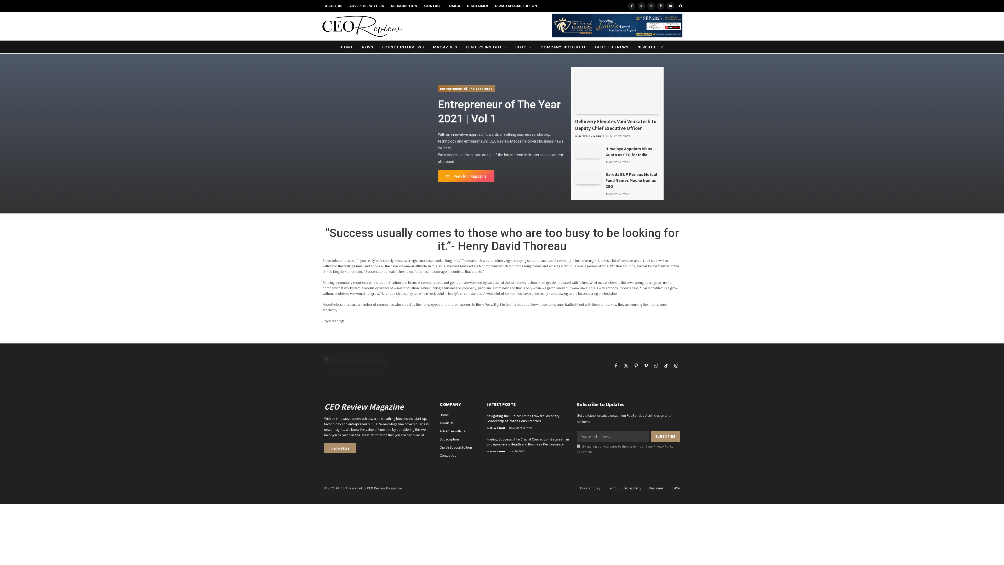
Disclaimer (477, 5)
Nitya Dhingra (590, 136)
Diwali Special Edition (516, 5)
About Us (334, 5)
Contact (433, 5)
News (367, 47)
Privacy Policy (663, 446)
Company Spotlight (563, 47)
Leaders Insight (484, 47)
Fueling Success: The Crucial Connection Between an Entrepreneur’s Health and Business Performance (528, 442)
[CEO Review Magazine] (362, 26)
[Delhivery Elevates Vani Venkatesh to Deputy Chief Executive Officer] (617, 92)
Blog (521, 47)
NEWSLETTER (650, 47)
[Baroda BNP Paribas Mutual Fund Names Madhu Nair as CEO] (588, 177)
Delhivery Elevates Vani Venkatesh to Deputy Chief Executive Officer (616, 124)
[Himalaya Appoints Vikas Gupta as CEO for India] (588, 152)
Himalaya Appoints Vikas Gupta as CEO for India (629, 151)
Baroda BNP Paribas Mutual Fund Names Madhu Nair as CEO (631, 180)
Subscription (404, 5)
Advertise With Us (366, 5)
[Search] (680, 6)
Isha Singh (497, 428)
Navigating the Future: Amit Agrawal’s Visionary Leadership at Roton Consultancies (523, 418)
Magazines (445, 47)
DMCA (454, 5)
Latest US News (612, 47)
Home (347, 47)
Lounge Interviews (403, 47)
